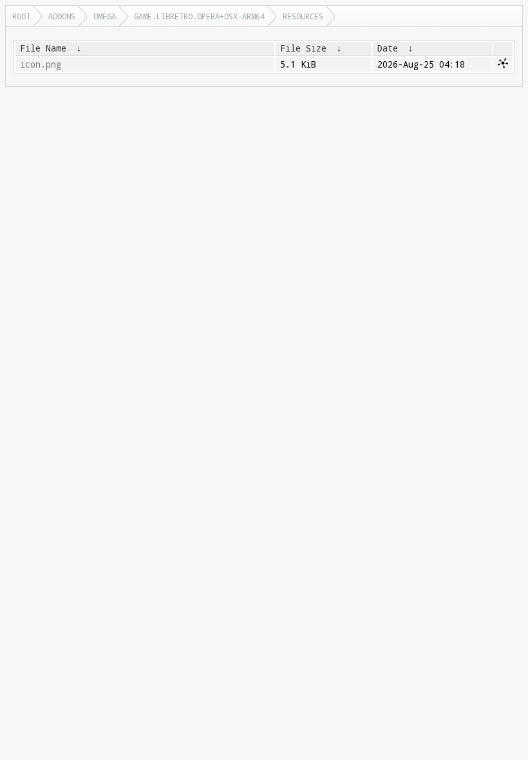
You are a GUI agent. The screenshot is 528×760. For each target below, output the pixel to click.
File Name (43, 48)
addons (61, 16)
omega (104, 16)
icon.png (40, 64)
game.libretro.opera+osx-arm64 (199, 16)
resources (303, 16)
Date (387, 48)
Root (21, 16)
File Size (303, 48)
